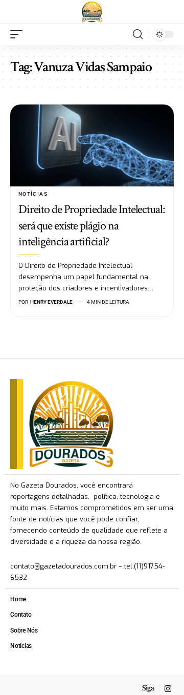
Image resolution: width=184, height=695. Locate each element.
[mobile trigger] (19, 34)
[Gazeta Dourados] (92, 12)
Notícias (33, 194)
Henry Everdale (51, 302)
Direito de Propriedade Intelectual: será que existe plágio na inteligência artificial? (91, 225)
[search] (137, 34)
